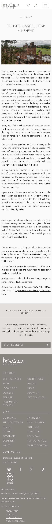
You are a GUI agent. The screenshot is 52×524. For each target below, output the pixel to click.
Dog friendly (35, 422)
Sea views (33, 436)
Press (30, 388)
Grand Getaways (38, 445)
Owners (8, 392)
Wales (6, 445)
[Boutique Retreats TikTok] (43, 469)
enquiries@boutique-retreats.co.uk (17, 457)
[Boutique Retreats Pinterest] (31, 469)
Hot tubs (33, 427)
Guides (31, 383)
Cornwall (9, 417)
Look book (10, 388)
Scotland (9, 436)
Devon (7, 427)
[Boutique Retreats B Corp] (9, 478)
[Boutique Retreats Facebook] (20, 469)
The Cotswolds (13, 422)
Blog (6, 383)
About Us (33, 392)
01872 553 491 (10, 462)
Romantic (33, 431)
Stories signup (13, 345)
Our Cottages (12, 379)
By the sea (33, 417)
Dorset (7, 431)
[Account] (38, 5)
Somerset (9, 440)
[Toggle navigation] (45, 5)
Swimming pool (37, 440)
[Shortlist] (30, 5)
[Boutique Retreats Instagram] (9, 469)
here (11, 281)
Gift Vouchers (36, 397)
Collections (35, 379)
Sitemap (8, 397)
